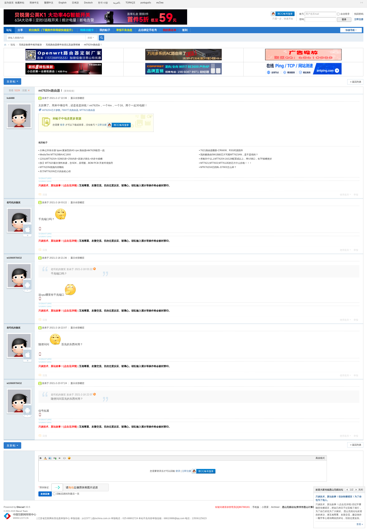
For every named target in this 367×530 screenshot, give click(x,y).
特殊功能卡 (87, 29)
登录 (62, 124)
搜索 (90, 37)
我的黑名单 (169, 29)
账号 (301, 14)
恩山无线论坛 (5, 45)
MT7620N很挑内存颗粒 (52, 167)
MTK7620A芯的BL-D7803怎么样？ (218, 167)
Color (45, 458)
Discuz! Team (22, 511)
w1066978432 (14, 258)
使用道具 (344, 194)
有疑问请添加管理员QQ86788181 (232, 507)
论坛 (9, 29)
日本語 (75, 2)
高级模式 (320, 458)
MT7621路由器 (87, 110)
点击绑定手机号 (147, 29)
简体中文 (34, 2)
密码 (301, 19)
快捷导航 (350, 30)
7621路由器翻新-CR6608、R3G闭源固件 (221, 150)
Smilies (69, 458)
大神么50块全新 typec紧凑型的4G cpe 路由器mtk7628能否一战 (72, 150)
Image (50, 458)
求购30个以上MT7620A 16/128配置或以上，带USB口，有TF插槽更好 (236, 158)
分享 (20, 29)
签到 (185, 29)
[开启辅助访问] (358, 2)
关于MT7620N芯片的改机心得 (55, 171)
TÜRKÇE (130, 2)
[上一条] (347, 489)
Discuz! (21, 507)
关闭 (360, 489)
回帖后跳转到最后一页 (67, 493)
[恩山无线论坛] (95, 17)
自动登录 (345, 14)
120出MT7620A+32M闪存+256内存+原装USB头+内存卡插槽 (71, 158)
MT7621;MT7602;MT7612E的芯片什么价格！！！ (226, 163)
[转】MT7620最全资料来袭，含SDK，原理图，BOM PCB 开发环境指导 (76, 163)
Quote (60, 458)
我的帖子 (105, 29)
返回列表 (356, 82)
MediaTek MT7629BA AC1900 (55, 154)
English (63, 2)
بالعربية (116, 2)
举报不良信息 (124, 29)
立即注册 (358, 19)
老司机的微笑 (13, 202)
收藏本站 (19, 2)
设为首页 (9, 2)
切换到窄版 (361, 2)
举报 (356, 194)
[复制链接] (69, 91)
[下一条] (356, 489)
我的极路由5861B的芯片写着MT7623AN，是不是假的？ (229, 154)
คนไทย (159, 2)
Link (55, 458)
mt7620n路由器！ (93, 44)
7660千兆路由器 (70, 110)
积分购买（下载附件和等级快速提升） (51, 29)
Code (64, 458)
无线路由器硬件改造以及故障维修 (63, 44)
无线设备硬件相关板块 (30, 44)
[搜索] (101, 37)
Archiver (275, 507)
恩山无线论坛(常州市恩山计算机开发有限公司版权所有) (310, 507)
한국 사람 (103, 2)
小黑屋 (265, 507)
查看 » (359, 524)
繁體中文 (48, 2)
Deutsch (88, 2)
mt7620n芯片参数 (51, 110)
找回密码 (358, 14)
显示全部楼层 (77, 98)
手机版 (255, 507)
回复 (45, 194)
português (145, 2)
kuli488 (11, 98)
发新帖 (11, 81)
